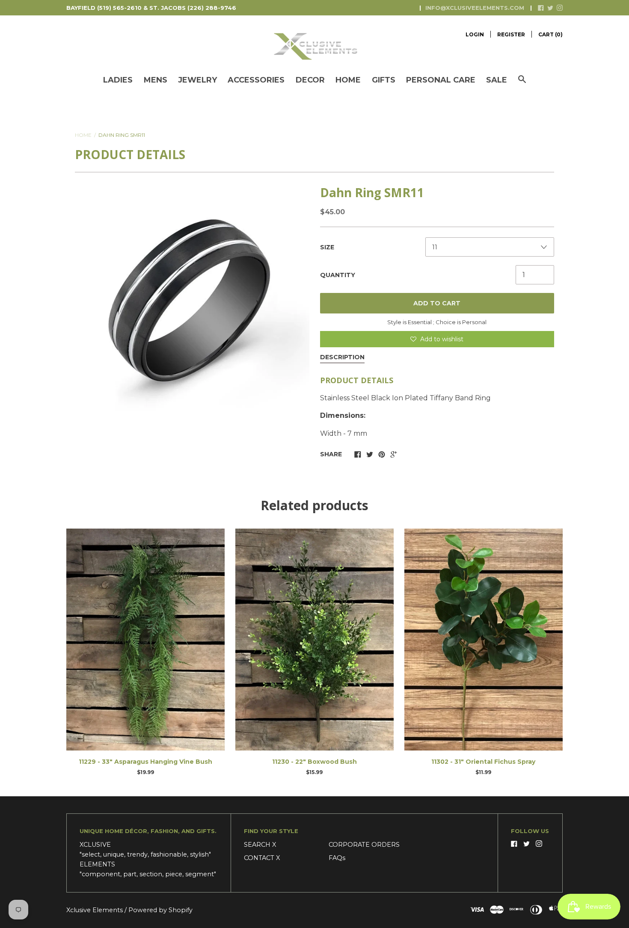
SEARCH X (260, 844)
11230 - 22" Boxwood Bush (314, 761)
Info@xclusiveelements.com (474, 7)
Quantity (337, 275)
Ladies (118, 80)
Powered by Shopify (160, 910)
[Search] (522, 84)
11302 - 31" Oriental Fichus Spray (483, 761)
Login (475, 34)
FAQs (337, 858)
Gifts (383, 80)
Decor (310, 80)
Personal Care (440, 80)
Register (511, 34)
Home (348, 80)
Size (327, 247)
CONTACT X (262, 858)
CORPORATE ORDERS (364, 844)
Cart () (550, 34)
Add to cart (436, 303)
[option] (192, 300)
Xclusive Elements (95, 910)
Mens (155, 80)
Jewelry (197, 80)
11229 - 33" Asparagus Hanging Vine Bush (145, 761)
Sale (496, 80)
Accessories (256, 80)
